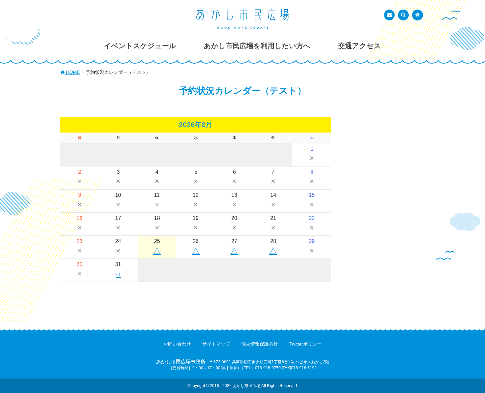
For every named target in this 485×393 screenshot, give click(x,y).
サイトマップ (216, 344)
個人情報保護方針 (259, 344)
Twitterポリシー (305, 344)
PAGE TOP (467, 375)
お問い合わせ (177, 344)
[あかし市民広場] (242, 19)
